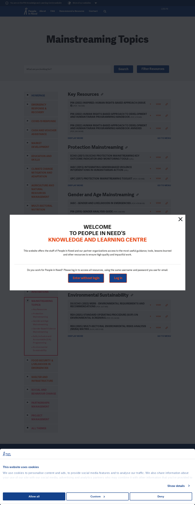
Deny (160, 496)
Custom (95, 496)
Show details (176, 485)
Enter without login (86, 278)
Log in (118, 278)
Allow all (34, 496)
